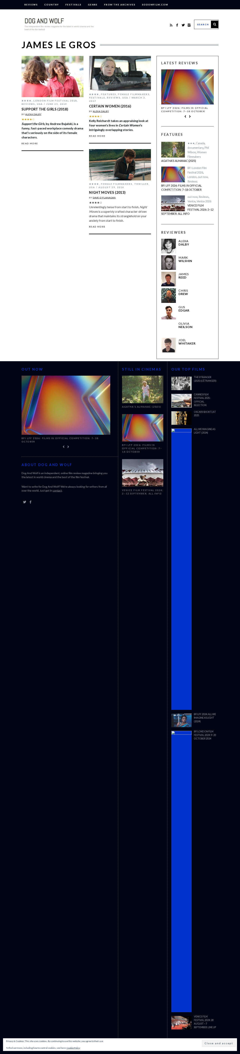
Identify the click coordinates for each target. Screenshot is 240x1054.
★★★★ (27, 100)
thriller (141, 183)
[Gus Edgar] (168, 312)
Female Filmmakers (133, 94)
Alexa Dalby (33, 114)
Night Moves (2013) (107, 192)
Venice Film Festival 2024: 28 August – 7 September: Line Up (205, 1022)
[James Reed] (168, 279)
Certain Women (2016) (110, 106)
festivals (73, 4)
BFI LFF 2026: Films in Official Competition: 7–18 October (184, 110)
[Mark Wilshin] (168, 262)
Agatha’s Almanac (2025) (178, 160)
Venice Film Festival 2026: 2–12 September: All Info (187, 209)
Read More (30, 143)
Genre (93, 4)
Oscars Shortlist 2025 (205, 414)
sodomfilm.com (155, 4)
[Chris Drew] (168, 295)
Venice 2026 (204, 201)
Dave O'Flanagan (104, 197)
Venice (192, 201)
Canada (200, 143)
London (192, 177)
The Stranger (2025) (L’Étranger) (205, 379)
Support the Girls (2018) (45, 109)
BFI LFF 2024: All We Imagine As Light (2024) (205, 718)
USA (40, 104)
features (108, 94)
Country (51, 4)
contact (57, 490)
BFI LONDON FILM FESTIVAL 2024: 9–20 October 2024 (205, 735)
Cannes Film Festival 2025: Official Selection (202, 400)
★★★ (191, 143)
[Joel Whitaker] (168, 345)
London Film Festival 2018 (55, 100)
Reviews (31, 4)
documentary (195, 147)
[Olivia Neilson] (168, 328)
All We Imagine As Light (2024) (204, 431)
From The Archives (120, 4)
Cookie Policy (73, 1047)
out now (203, 177)
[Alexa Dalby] (168, 246)
